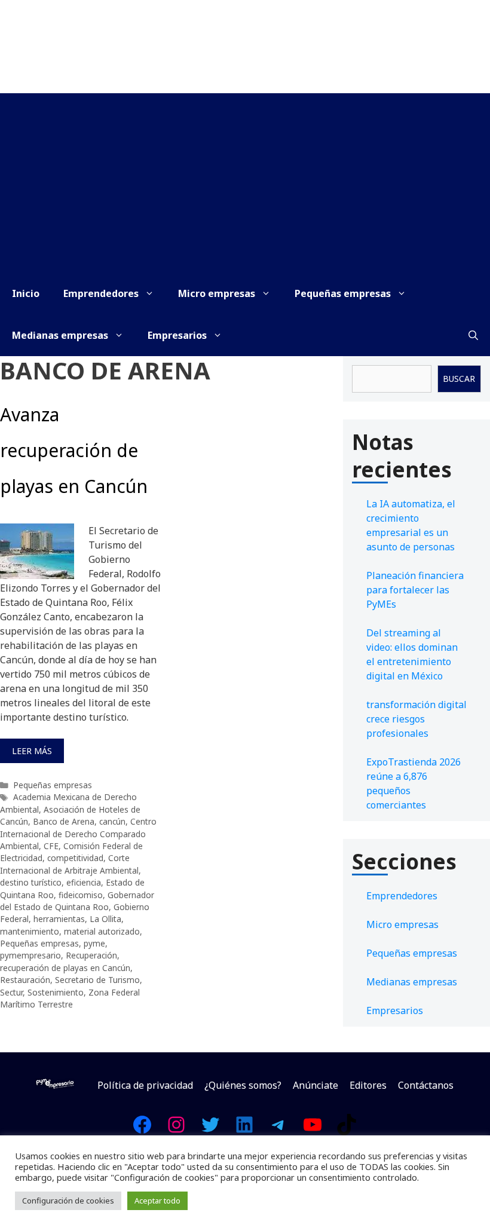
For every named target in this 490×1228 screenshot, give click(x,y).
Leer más (32, 751)
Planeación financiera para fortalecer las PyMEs (415, 590)
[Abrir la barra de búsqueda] (473, 335)
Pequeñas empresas (343, 293)
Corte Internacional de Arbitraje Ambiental (69, 863)
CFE (51, 846)
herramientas (59, 918)
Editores (368, 1085)
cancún (112, 821)
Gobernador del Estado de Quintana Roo (77, 900)
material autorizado (102, 931)
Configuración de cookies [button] (68, 1200)
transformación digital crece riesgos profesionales (416, 719)
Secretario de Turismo (97, 979)
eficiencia (83, 882)
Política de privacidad (145, 1085)
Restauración (25, 979)
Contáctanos (426, 1085)
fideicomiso (81, 895)
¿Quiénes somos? (242, 1085)
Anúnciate (315, 1085)
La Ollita (105, 918)
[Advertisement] (245, 183)
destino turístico (31, 882)
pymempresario (30, 955)
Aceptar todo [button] (157, 1200)
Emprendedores (101, 293)
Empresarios (177, 335)
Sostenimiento (55, 992)
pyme (94, 943)
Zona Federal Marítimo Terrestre (70, 998)
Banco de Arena (63, 821)
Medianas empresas (60, 335)
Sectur (11, 992)
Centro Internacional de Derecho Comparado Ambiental (78, 834)
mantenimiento (29, 931)
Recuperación (91, 955)
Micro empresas (216, 293)
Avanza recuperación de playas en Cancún (74, 450)
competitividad (75, 857)
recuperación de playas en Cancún (65, 967)
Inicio (25, 293)
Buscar (459, 378)
